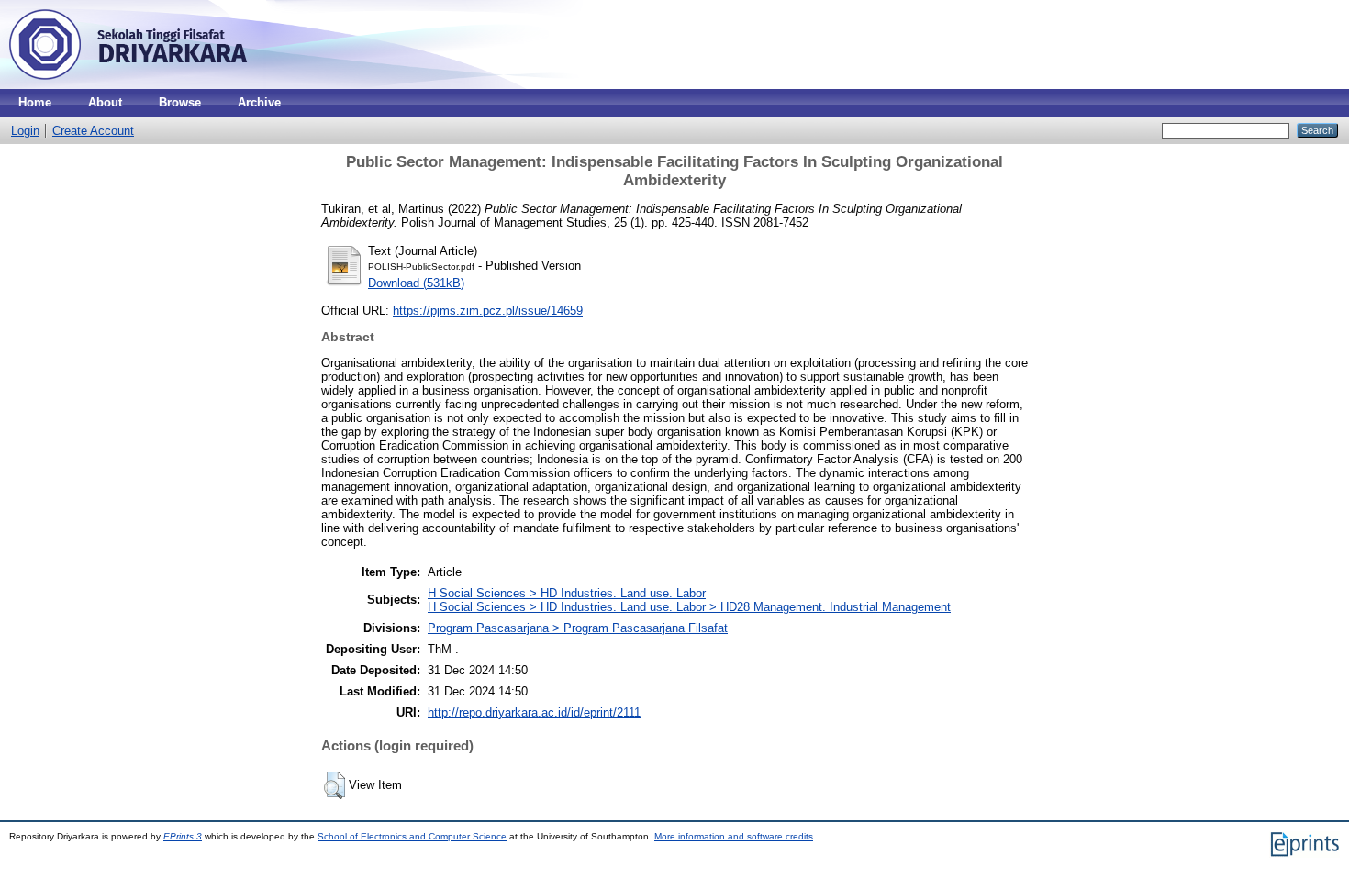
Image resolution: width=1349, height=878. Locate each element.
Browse (180, 102)
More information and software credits (733, 836)
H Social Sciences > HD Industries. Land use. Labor (567, 593)
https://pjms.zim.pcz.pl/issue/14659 (488, 310)
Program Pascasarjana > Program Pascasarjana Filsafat (578, 628)
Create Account (93, 131)
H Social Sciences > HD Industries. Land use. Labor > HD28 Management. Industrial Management (689, 607)
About (105, 102)
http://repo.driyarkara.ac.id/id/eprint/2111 (534, 712)
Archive (259, 102)
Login (25, 131)
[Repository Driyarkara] (128, 85)
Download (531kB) (416, 283)
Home (34, 102)
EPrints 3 (182, 836)
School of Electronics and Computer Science (412, 836)
